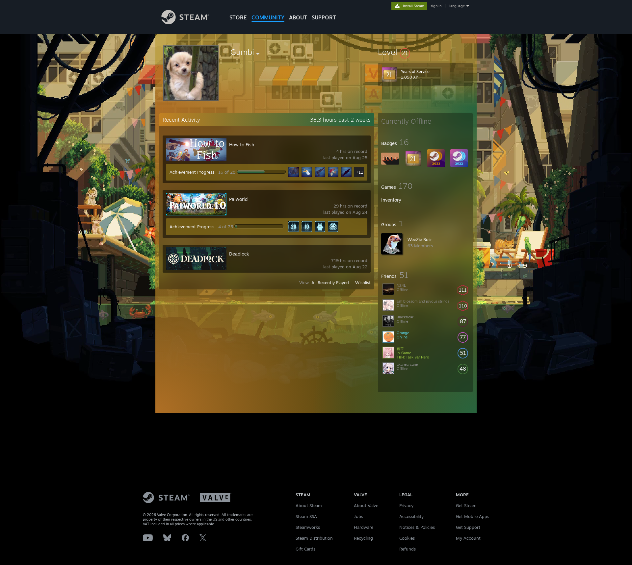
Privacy (406, 505)
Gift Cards (305, 549)
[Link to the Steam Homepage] (185, 22)
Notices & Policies (417, 527)
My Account (468, 538)
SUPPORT (324, 17)
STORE (238, 17)
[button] (425, 52)
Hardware (363, 527)
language (457, 6)
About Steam (309, 505)
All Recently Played (330, 282)
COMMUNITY (267, 17)
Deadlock (239, 254)
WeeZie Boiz (420, 239)
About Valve (366, 505)
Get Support (468, 527)
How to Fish (241, 144)
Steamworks (308, 527)
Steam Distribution (314, 538)
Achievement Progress (192, 172)
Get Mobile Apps (472, 516)
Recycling (363, 538)
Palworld (238, 199)
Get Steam (466, 505)
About (298, 17)
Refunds (407, 549)
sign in (436, 6)
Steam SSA (306, 516)
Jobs (358, 516)
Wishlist (363, 282)
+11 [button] (359, 172)
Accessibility (411, 516)
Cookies (407, 538)
